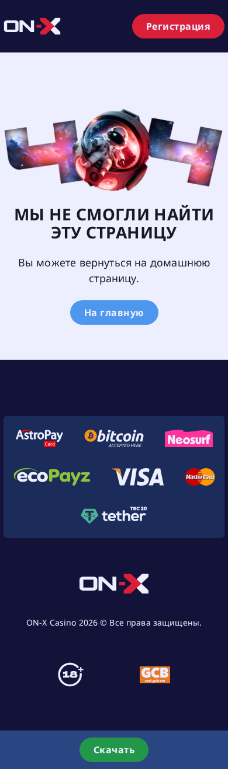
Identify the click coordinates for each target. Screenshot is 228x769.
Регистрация (178, 26)
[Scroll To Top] (216, 707)
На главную (114, 312)
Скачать (114, 749)
